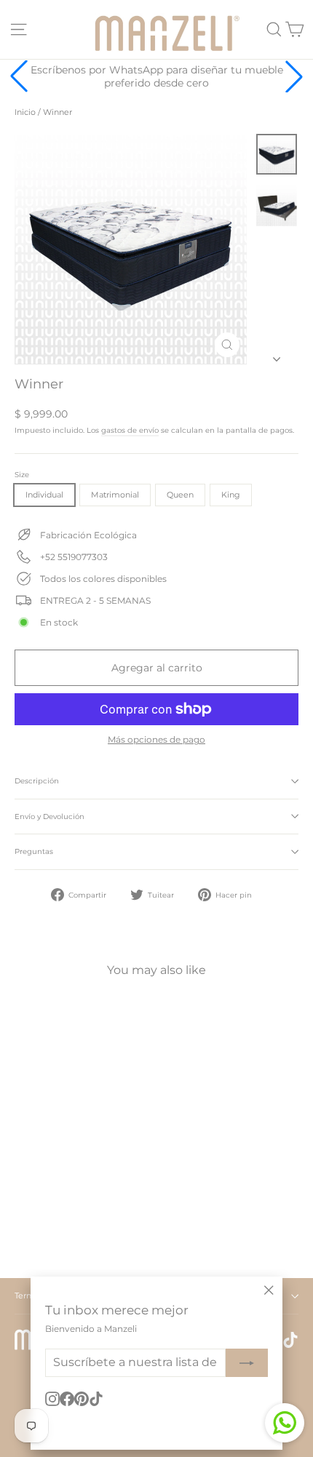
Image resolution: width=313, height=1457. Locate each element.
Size (22, 475)
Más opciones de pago (156, 739)
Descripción (37, 781)
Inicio (25, 112)
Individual (44, 495)
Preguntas (34, 851)
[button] (294, 76)
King (230, 495)
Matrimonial (115, 495)
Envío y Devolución (49, 817)
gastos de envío (130, 430)
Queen (180, 495)
